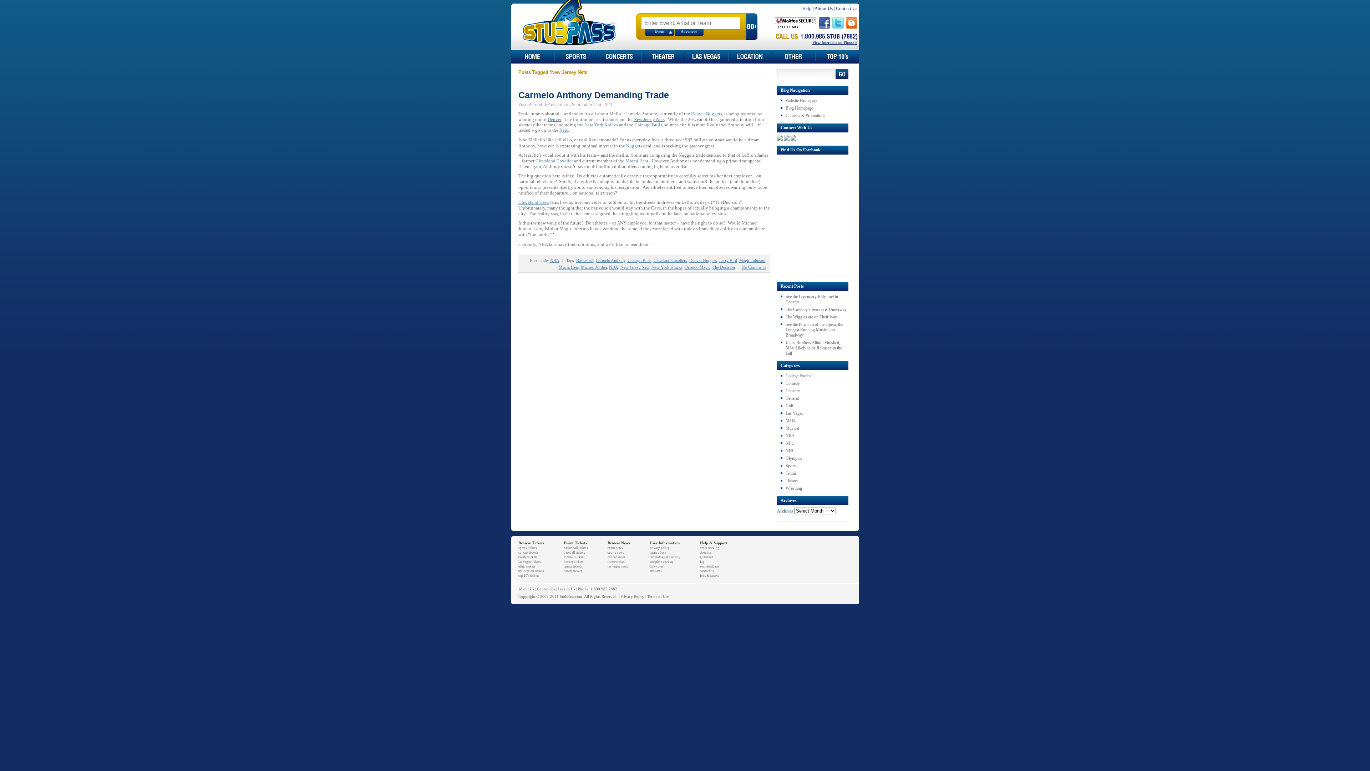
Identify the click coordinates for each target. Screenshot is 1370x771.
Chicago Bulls (648, 124)
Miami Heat (636, 160)
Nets (563, 130)
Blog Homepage (799, 108)
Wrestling (794, 488)
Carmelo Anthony (610, 260)
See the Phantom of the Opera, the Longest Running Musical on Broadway (814, 330)
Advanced (689, 32)
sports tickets (527, 548)
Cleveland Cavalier (554, 160)
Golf (789, 405)
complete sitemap (662, 562)
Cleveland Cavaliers (670, 260)
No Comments (754, 267)
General (792, 398)
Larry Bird (728, 260)
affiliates (656, 571)
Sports (791, 465)
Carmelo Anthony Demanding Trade (593, 95)
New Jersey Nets (649, 119)
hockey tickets (574, 562)
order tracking (709, 548)
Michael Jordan (594, 267)
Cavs (656, 208)
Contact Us (846, 8)
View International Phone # (834, 43)
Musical (792, 428)
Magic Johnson (752, 260)
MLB (790, 420)
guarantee (706, 557)
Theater (792, 480)
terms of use (658, 552)
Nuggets (634, 145)
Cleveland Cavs (533, 202)
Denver (554, 119)
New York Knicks (601, 124)
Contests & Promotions (805, 115)
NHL (790, 450)
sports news (616, 552)
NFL (790, 443)
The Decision (723, 267)
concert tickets (528, 552)
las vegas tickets (529, 562)
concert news (616, 557)
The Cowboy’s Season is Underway (816, 309)
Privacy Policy (632, 597)
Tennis (791, 473)
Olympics (794, 458)
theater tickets (528, 557)
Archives (785, 511)
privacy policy (660, 548)
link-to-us (657, 566)
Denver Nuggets (706, 113)
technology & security (665, 557)
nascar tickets (573, 571)
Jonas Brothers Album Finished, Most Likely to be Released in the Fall (814, 348)
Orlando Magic (697, 267)
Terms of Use (658, 597)
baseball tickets (574, 552)
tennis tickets (573, 566)
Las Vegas (794, 413)
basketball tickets (576, 548)
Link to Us (566, 589)
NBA (554, 260)
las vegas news (618, 566)
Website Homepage (802, 100)
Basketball (585, 260)
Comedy (793, 383)
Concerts (793, 390)
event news (615, 548)
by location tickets (531, 571)
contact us (707, 571)
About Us (824, 8)
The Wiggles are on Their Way (811, 316)
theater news (616, 562)
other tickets (527, 566)
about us (706, 552)
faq (702, 562)
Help (807, 8)
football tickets (574, 557)
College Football (799, 375)
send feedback (709, 566)
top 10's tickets (528, 576)
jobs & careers (709, 576)
